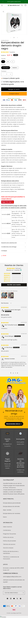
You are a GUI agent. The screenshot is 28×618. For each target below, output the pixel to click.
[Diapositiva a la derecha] (17, 37)
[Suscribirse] (23, 593)
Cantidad (3, 71)
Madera (15, 67)
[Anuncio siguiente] (25, 1)
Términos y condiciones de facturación (11, 558)
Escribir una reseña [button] (14, 285)
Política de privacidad (9, 541)
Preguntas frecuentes (9, 534)
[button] (2, 5)
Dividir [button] (4, 255)
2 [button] (13, 373)
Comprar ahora (14, 94)
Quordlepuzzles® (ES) (16, 613)
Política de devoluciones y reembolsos (11, 552)
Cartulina (5, 67)
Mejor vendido (7, 510)
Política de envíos (8, 537)
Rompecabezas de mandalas (11, 513)
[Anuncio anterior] (3, 1)
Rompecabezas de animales (11, 506)
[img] (4, 307)
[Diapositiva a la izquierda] (10, 37)
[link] (7, 433)
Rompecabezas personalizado (12, 503)
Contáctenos (7, 530)
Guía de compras (8, 548)
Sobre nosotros (7, 527)
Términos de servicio (9, 544)
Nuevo (5, 517)
